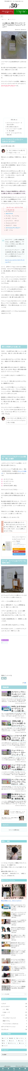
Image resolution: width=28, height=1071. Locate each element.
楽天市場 (16, 551)
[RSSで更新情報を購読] (5, 678)
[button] (25, 994)
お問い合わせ (7, 1066)
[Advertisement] (14, 102)
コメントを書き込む (14, 830)
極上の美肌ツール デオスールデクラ (11, 900)
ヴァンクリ (5, 642)
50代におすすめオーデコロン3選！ (7, 12)
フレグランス (5, 640)
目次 (12, 119)
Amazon (16, 549)
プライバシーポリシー (20, 1066)
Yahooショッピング (18, 554)
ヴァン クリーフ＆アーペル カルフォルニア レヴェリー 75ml (19, 539)
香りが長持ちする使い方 (12, 126)
